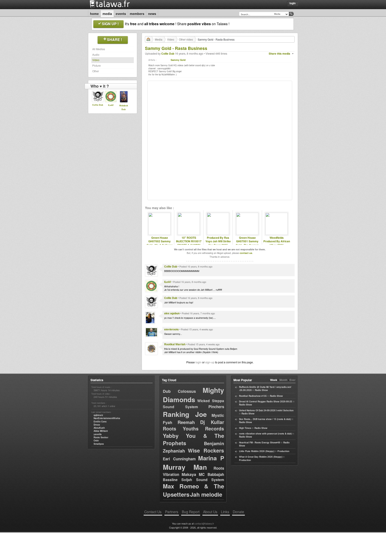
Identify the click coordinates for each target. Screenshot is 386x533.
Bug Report (190, 511)
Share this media (279, 54)
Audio (95, 54)
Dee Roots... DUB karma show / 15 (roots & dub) (265, 419)
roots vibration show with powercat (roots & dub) (265, 433)
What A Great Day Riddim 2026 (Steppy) (260, 456)
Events (121, 13)
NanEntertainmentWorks (107, 418)
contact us (246, 253)
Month (283, 380)
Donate (238, 511)
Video (95, 60)
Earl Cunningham (179, 458)
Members (137, 13)
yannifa (98, 434)
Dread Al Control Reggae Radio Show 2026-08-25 (265, 401)
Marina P (211, 458)
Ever (293, 380)
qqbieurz (98, 415)
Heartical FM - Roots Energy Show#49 (259, 442)
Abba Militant (101, 430)
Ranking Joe (185, 414)
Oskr (96, 440)
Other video (186, 39)
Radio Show (261, 390)
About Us (210, 511)
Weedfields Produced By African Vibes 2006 (276, 241)
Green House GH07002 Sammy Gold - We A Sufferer (159, 241)
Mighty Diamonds (193, 394)
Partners (171, 511)
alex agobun (172, 313)
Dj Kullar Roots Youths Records (193, 425)
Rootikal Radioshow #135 (253, 395)
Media (107, 13)
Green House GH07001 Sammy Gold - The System (247, 241)
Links (225, 511)
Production (283, 451)
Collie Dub (97, 104)
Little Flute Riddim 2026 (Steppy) (256, 451)
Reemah (186, 422)
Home (94, 13)
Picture (96, 65)
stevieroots (171, 329)
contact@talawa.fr (204, 523)
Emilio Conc (100, 421)
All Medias (98, 49)
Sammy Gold (178, 60)
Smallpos (99, 443)
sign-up (209, 362)
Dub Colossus (179, 391)
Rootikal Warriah (174, 344)
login (198, 362)
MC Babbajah (211, 474)
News (152, 13)
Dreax (97, 424)
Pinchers (216, 406)
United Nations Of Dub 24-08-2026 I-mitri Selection (266, 410)
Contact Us (153, 511)
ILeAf (110, 105)
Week (273, 380)
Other (95, 71)
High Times (245, 428)
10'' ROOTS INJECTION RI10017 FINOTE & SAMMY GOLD (188, 243)
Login (293, 3)
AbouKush (99, 427)
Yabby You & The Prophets (193, 439)
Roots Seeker (101, 437)
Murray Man (185, 467)
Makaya (189, 474)
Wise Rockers (206, 450)
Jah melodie (206, 494)
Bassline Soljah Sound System (193, 479)
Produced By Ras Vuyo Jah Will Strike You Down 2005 (218, 241)
